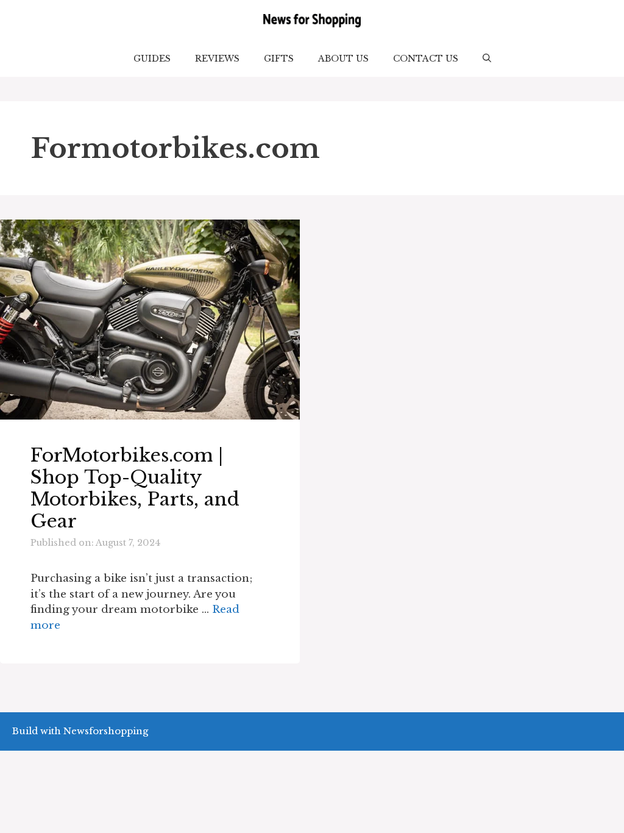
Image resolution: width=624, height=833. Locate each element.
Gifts (279, 58)
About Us (343, 58)
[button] (486, 58)
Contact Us (425, 58)
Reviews (217, 58)
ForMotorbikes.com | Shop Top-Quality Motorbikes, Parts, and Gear (134, 488)
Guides (152, 58)
